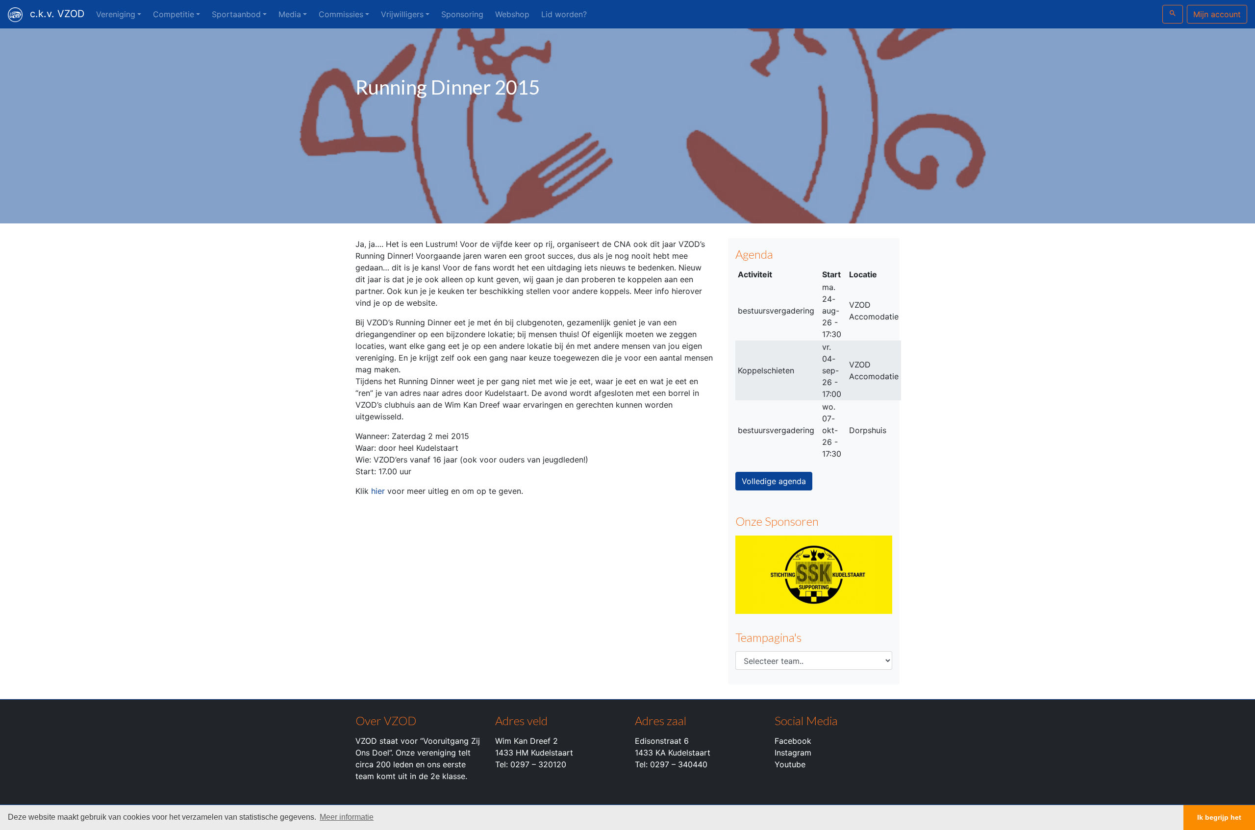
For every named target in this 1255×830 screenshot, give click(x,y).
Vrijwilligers (402, 14)
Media (289, 14)
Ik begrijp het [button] (1219, 817)
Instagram (793, 752)
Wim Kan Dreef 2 (526, 741)
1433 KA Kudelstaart (672, 752)
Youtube (790, 764)
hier (378, 491)
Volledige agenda (774, 481)
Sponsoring (462, 14)
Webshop (512, 14)
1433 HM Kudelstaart (534, 752)
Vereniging (115, 14)
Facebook (793, 741)
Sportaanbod (236, 14)
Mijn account (1217, 14)
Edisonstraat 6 (662, 741)
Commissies (341, 14)
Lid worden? (564, 14)
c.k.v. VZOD (57, 14)
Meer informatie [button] (347, 817)
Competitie (173, 14)
